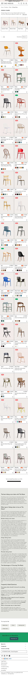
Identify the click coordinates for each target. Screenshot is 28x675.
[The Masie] (8, 3)
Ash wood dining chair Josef (7, 368)
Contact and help (5, 648)
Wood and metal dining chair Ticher (6, 343)
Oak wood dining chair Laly (21, 317)
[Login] (26, 3)
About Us (3, 644)
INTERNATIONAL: (10, 651)
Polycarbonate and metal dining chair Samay (20, 217)
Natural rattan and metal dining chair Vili (20, 192)
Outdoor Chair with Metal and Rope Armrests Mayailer (6, 470)
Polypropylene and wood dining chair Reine (20, 268)
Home (2, 7)
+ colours (17, 66)
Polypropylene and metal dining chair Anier (20, 140)
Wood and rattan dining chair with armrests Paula (6, 318)
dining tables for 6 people (20, 593)
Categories (3, 646)
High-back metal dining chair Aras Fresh (20, 369)
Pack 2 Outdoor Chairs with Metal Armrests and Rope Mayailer (21, 470)
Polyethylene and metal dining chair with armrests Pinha (6, 63)
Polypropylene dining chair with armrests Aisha (20, 444)
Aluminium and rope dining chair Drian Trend (20, 293)
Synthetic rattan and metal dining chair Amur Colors (21, 419)
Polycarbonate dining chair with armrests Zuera (7, 89)
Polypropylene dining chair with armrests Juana (6, 293)
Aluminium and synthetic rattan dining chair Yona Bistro (6, 166)
